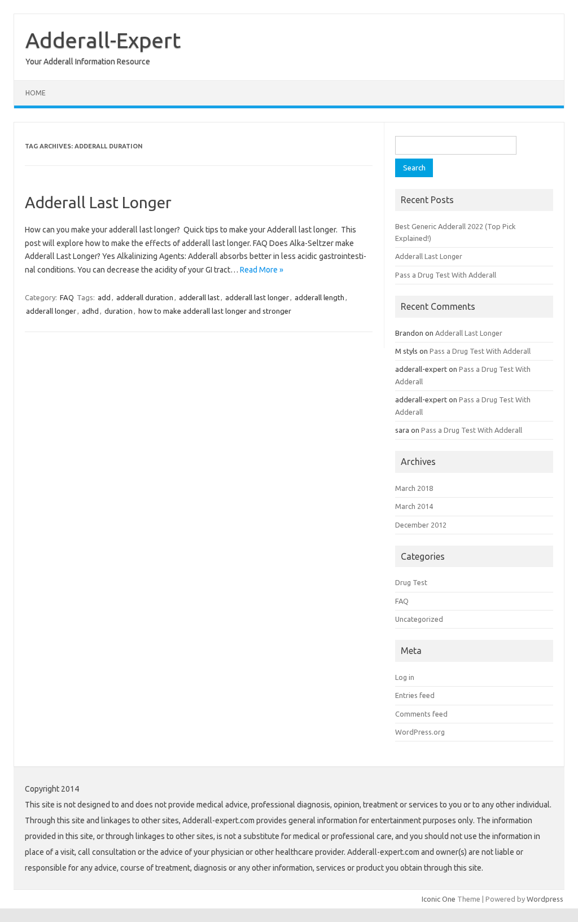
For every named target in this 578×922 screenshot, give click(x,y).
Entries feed (415, 695)
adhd (90, 311)
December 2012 (420, 525)
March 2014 (414, 506)
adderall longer (51, 311)
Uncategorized (419, 619)
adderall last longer (257, 297)
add (104, 297)
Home (35, 92)
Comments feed (421, 714)
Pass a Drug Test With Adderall (445, 275)
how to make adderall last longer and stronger (214, 311)
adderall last (199, 297)
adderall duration (144, 297)
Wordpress (545, 899)
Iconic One (439, 899)
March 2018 (414, 488)
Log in (404, 677)
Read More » (261, 269)
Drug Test (411, 582)
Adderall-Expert (103, 40)
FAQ (67, 297)
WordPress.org (420, 732)
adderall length (319, 297)
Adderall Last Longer (98, 202)
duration (118, 311)
